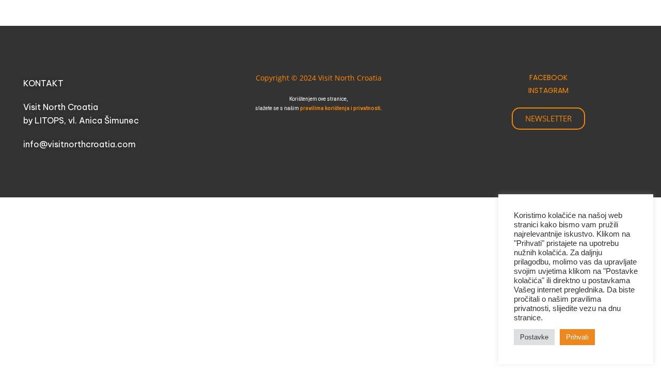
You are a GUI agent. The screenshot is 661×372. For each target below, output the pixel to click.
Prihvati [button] (577, 337)
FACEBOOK (548, 77)
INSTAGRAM (548, 90)
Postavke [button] (534, 337)
